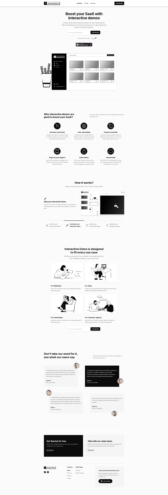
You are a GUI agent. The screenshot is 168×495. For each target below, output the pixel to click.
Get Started (119, 3)
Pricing (86, 3)
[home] (52, 3)
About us (92, 3)
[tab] (54, 224)
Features (79, 3)
